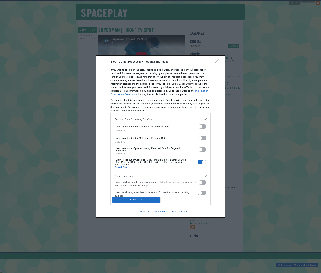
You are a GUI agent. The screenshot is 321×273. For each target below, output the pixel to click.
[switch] (202, 126)
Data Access (160, 211)
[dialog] (160, 136)
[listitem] (160, 119)
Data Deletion (141, 211)
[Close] (218, 62)
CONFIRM (136, 199)
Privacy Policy (179, 211)
